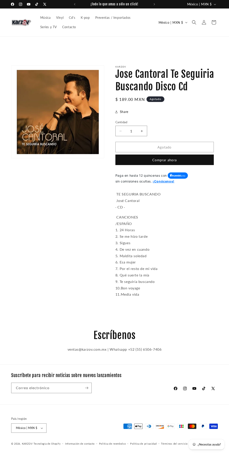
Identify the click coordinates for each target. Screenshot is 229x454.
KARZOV (27, 443)
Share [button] (124, 112)
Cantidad (121, 122)
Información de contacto (80, 443)
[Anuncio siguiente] (154, 4)
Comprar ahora (164, 160)
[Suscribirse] (86, 388)
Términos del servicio (174, 443)
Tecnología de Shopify (47, 443)
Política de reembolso (112, 443)
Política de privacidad (143, 443)
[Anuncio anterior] (75, 4)
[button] (194, 22)
